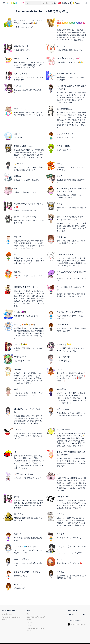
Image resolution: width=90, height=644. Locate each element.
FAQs (28, 614)
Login (85, 3)
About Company (7, 614)
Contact (29, 622)
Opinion (29, 625)
